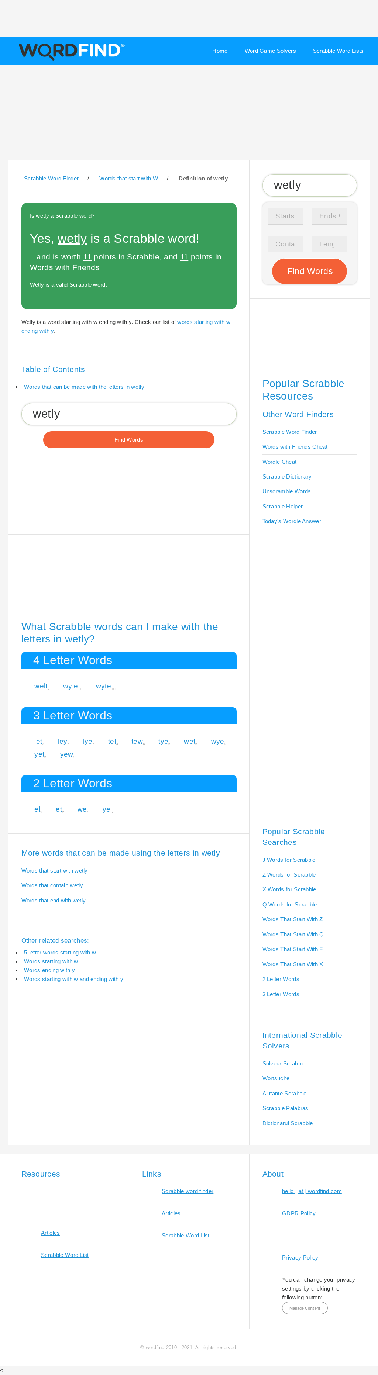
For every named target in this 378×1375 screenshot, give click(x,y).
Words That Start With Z (292, 919)
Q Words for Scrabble (289, 904)
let (38, 741)
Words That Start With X (292, 964)
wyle (70, 686)
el (37, 809)
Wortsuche (276, 1078)
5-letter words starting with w (60, 952)
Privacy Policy (300, 1257)
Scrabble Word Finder (289, 432)
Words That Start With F (292, 949)
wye (217, 741)
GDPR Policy (299, 1213)
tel (112, 741)
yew (66, 754)
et (59, 809)
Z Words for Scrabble (289, 874)
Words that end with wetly (53, 900)
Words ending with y (49, 970)
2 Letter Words (280, 979)
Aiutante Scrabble (284, 1093)
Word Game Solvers (270, 51)
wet (189, 741)
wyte (103, 686)
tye (163, 741)
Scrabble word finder (187, 1191)
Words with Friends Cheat (294, 446)
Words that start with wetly (54, 870)
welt (40, 686)
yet (39, 754)
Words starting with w (51, 961)
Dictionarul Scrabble (287, 1123)
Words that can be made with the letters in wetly (84, 387)
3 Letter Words (280, 994)
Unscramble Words (286, 491)
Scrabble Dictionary (287, 476)
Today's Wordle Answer (291, 521)
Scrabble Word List (65, 1255)
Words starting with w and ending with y (73, 979)
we (82, 809)
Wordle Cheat (279, 462)
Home (219, 51)
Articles (50, 1233)
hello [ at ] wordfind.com (312, 1191)
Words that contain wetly (52, 885)
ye (107, 809)
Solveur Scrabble (284, 1063)
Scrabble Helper (282, 506)
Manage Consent (304, 1308)
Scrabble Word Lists (338, 51)
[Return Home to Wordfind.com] (70, 59)
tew (137, 741)
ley (63, 741)
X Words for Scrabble (289, 889)
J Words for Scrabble (289, 860)
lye (88, 741)
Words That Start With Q (293, 934)
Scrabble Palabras (285, 1108)
